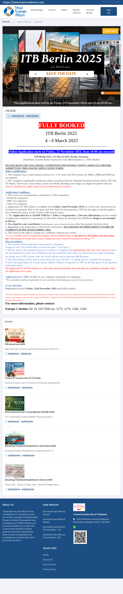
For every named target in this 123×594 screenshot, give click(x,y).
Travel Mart (110, 31)
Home (46, 555)
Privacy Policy (49, 569)
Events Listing (24, 21)
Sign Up (109, 11)
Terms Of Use (49, 564)
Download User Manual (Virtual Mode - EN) (54, 536)
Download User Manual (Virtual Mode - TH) (54, 528)
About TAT (48, 559)
